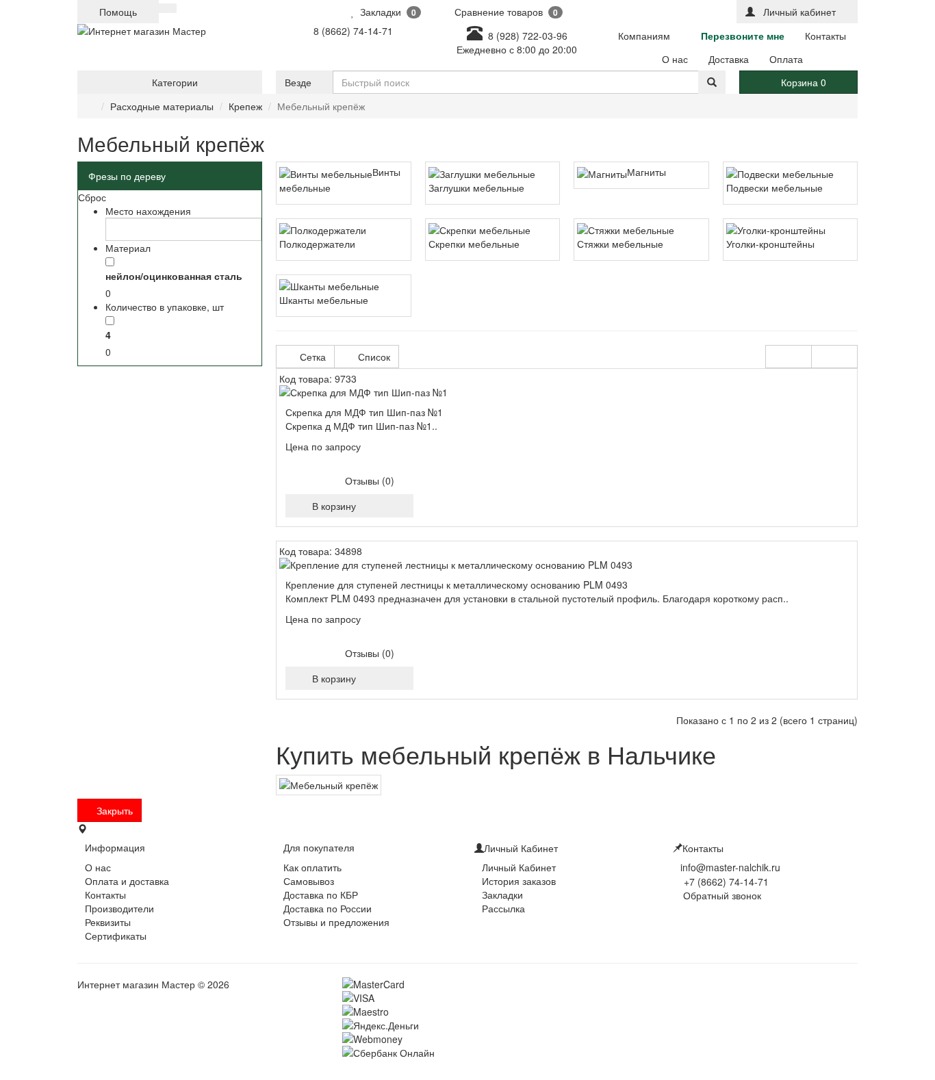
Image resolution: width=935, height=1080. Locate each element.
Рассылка (503, 908)
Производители (119, 908)
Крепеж (245, 106)
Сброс (92, 197)
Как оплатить (312, 867)
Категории (173, 82)
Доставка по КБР (320, 894)
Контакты (105, 894)
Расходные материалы (162, 106)
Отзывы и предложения (336, 922)
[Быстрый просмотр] (379, 505)
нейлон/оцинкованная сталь (173, 276)
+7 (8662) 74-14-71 (726, 881)
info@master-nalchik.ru (730, 867)
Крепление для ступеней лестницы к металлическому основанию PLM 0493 (456, 584)
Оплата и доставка (127, 881)
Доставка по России (327, 908)
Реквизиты (108, 922)
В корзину (331, 506)
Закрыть (113, 810)
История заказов (519, 881)
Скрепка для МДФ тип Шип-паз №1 (364, 412)
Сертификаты (115, 935)
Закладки (502, 894)
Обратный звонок (720, 895)
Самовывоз (308, 881)
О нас (98, 867)
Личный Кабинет (519, 867)
